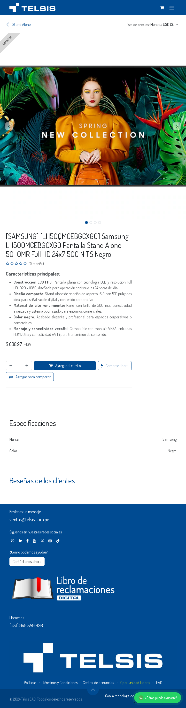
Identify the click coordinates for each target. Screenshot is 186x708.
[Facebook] (27, 541)
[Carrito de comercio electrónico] (162, 7)
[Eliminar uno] (10, 365)
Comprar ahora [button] (117, 365)
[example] (13, 541)
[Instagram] (50, 541)
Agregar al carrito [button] (67, 365)
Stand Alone (21, 24)
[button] (152, 24)
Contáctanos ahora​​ (27, 561)
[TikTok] (58, 541)
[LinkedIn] (20, 541)
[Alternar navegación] (172, 7)
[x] (42, 541)
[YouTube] (34, 541)
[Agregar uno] (27, 365)
